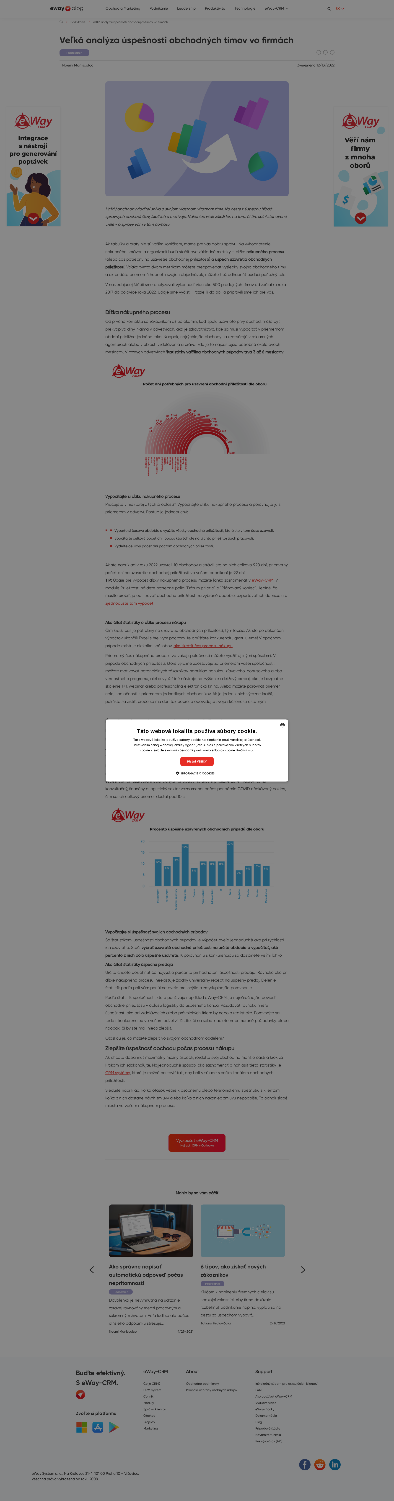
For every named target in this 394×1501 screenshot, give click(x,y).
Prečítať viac (245, 750)
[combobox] (282, 725)
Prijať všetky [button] (197, 761)
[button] (197, 773)
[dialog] (197, 750)
